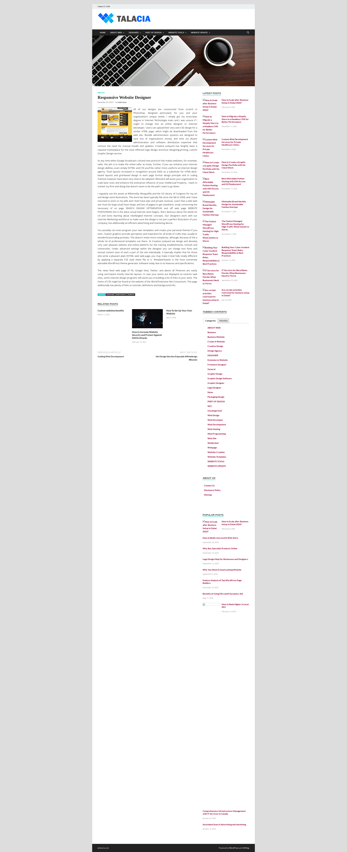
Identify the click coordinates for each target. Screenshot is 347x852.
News (210, 392)
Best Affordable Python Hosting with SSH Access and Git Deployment (233, 181)
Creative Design (215, 346)
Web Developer (215, 420)
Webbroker (213, 443)
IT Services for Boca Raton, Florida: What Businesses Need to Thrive (235, 273)
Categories (210, 320)
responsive (121, 295)
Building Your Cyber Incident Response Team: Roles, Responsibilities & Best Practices (235, 251)
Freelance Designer (217, 364)
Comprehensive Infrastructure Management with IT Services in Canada (224, 812)
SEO (210, 406)
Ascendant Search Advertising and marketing (224, 824)
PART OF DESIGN (153, 32)
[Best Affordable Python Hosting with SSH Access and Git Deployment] (211, 178)
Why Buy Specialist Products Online (220, 548)
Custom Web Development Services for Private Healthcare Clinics (235, 142)
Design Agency (215, 350)
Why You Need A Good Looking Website (222, 569)
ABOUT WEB (116, 32)
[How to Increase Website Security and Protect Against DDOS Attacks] (147, 319)
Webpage (212, 447)
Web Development (217, 424)
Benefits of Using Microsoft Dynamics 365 (223, 593)
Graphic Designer (216, 383)
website (130, 295)
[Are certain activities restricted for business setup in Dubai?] (211, 290)
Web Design (213, 415)
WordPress (234, 848)
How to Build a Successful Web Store (220, 537)
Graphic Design (215, 373)
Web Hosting (214, 429)
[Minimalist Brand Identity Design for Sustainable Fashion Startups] (211, 201)
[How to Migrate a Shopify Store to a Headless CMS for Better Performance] (211, 116)
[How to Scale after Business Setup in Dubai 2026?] (211, 100)
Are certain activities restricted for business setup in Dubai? (235, 293)
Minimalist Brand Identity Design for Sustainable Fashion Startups (234, 204)
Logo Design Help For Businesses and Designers (225, 559)
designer (110, 295)
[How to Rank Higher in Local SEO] (211, 604)
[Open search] (248, 32)
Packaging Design (216, 396)
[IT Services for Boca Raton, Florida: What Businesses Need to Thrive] (211, 270)
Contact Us (209, 485)
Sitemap (208, 494)
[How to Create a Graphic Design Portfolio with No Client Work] (211, 162)
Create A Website (216, 341)
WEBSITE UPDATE (199, 32)
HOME (103, 32)
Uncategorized (215, 410)
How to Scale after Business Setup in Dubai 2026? (235, 101)
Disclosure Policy (212, 490)
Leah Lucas (122, 102)
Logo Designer (214, 387)
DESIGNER (134, 32)
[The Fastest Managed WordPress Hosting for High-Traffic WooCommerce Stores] (211, 221)
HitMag (246, 848)
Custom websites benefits (111, 310)
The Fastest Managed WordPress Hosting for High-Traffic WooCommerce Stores (235, 225)
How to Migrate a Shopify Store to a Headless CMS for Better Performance (235, 119)
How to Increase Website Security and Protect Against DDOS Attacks (147, 335)
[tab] (210, 320)
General (211, 369)
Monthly (223, 320)
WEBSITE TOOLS (176, 32)
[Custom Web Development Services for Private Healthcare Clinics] (211, 139)
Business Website (216, 337)
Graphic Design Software (220, 378)
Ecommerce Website (218, 360)
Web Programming (217, 433)
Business (212, 332)
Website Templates (217, 456)
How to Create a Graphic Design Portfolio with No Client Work (233, 165)
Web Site (101, 93)
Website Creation (216, 452)
